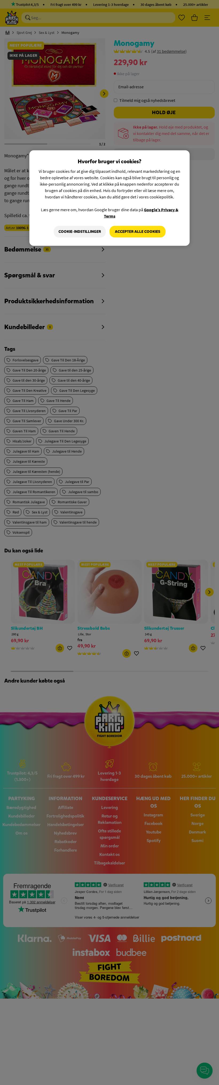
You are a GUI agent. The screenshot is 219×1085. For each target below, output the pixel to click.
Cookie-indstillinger (79, 231)
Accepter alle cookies (137, 231)
